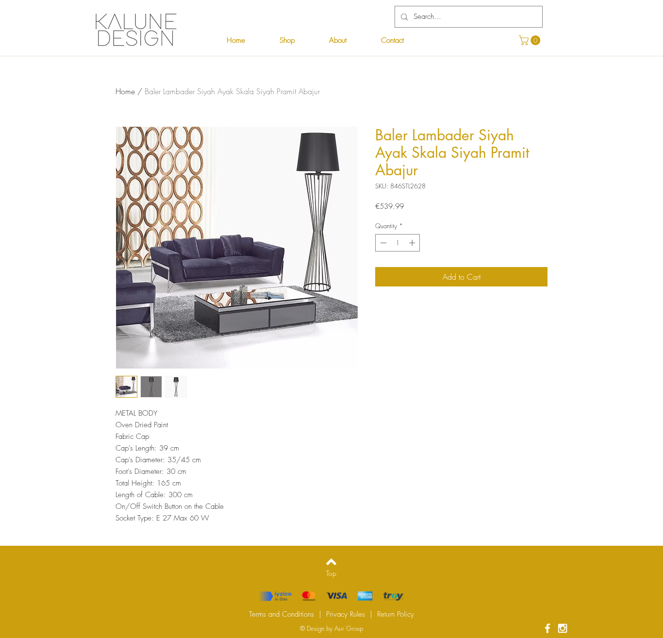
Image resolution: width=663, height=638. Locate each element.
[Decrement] (382, 243)
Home (125, 91)
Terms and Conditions (281, 614)
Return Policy (395, 614)
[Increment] (413, 243)
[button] (531, 40)
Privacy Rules (345, 614)
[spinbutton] (397, 243)
